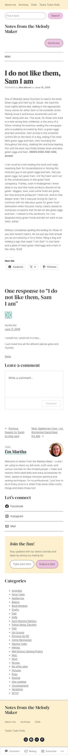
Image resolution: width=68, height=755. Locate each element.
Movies (16, 662)
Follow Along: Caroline (24, 624)
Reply (8, 356)
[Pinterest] (42, 739)
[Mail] (37, 739)
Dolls (14, 617)
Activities (17, 590)
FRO (14, 628)
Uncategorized (20, 685)
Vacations (17, 689)
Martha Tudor (19, 643)
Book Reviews (19, 605)
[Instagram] (26, 739)
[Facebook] (31, 739)
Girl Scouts (18, 632)
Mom (14, 658)
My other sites (20, 666)
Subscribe (47, 564)
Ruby (14, 674)
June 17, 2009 (12, 329)
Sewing (16, 677)
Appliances (18, 598)
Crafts (15, 609)
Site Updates (19, 681)
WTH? (15, 693)
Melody (16, 647)
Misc (14, 655)
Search (55, 15)
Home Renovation (22, 640)
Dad (14, 613)
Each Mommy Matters (24, 621)
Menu (7, 56)
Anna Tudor (18, 594)
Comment (51, 403)
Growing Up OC (20, 636)
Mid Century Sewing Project (27, 651)
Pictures (16, 670)
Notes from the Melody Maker (27, 29)
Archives (53, 43)
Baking (15, 602)
